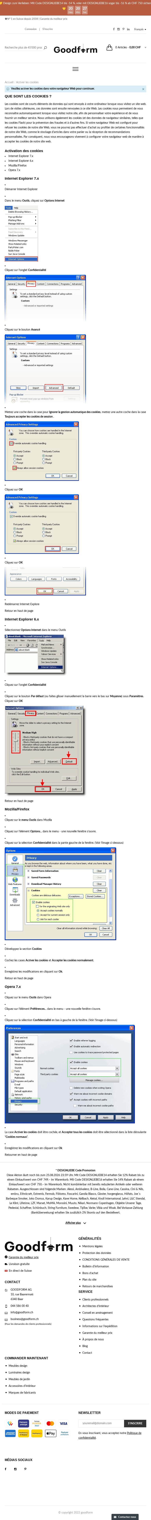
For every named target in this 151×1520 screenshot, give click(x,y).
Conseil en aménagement (97, 1313)
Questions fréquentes (95, 1319)
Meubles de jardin (19, 1379)
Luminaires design (19, 1372)
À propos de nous (93, 1339)
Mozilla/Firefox (17, 165)
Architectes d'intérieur (95, 1306)
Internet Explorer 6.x (20, 161)
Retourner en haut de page (21, 1155)
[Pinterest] (29, 1469)
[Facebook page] (9, 1469)
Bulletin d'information (95, 1266)
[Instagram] (19, 1469)
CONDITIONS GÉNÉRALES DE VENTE (106, 1259)
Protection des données (96, 1253)
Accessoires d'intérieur (22, 1386)
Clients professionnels (95, 1299)
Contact (87, 1353)
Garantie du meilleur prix (53, 19)
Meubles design (18, 1366)
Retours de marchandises (97, 1286)
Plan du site (89, 1279)
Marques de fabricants (22, 1392)
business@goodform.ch (25, 1319)
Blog (85, 1346)
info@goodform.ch (22, 1312)
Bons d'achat (90, 1273)
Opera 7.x (14, 170)
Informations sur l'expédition (99, 1326)
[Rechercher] (45, 48)
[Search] (26, 48)
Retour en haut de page (19, 611)
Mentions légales (92, 1246)
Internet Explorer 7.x (20, 156)
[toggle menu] (75, 69)
